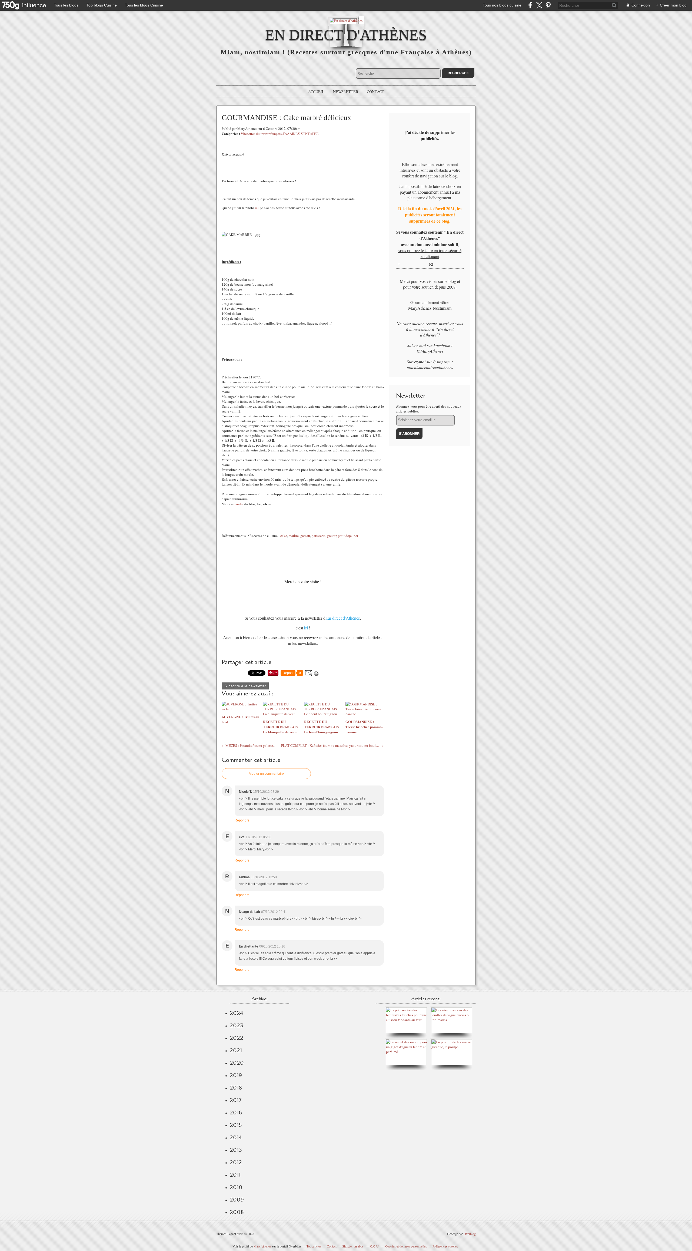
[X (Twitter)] (539, 5)
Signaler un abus (353, 1246)
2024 (236, 1013)
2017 (235, 1100)
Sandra (239, 503)
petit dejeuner (348, 535)
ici (257, 207)
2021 (236, 1050)
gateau (305, 535)
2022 (236, 1038)
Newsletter (345, 91)
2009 (237, 1199)
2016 (236, 1112)
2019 (236, 1075)
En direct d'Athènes (346, 35)
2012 (236, 1162)
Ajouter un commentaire (266, 773)
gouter (331, 535)
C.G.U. (375, 1246)
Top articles (314, 1246)
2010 (236, 1187)
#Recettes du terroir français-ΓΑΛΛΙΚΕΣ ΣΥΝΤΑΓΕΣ (279, 133)
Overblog (470, 1234)
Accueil (316, 91)
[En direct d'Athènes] (346, 20)
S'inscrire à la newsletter (245, 686)
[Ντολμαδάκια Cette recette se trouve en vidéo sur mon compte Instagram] (453, 1019)
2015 (236, 1125)
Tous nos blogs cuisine (502, 5)
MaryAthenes (262, 1246)
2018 (236, 1087)
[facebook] (530, 5)
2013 (236, 1150)
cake (283, 535)
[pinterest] (548, 5)
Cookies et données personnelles (406, 1246)
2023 (236, 1025)
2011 (235, 1174)
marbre (294, 535)
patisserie (318, 535)
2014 (236, 1137)
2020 (237, 1062)
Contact (375, 91)
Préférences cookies (445, 1246)
